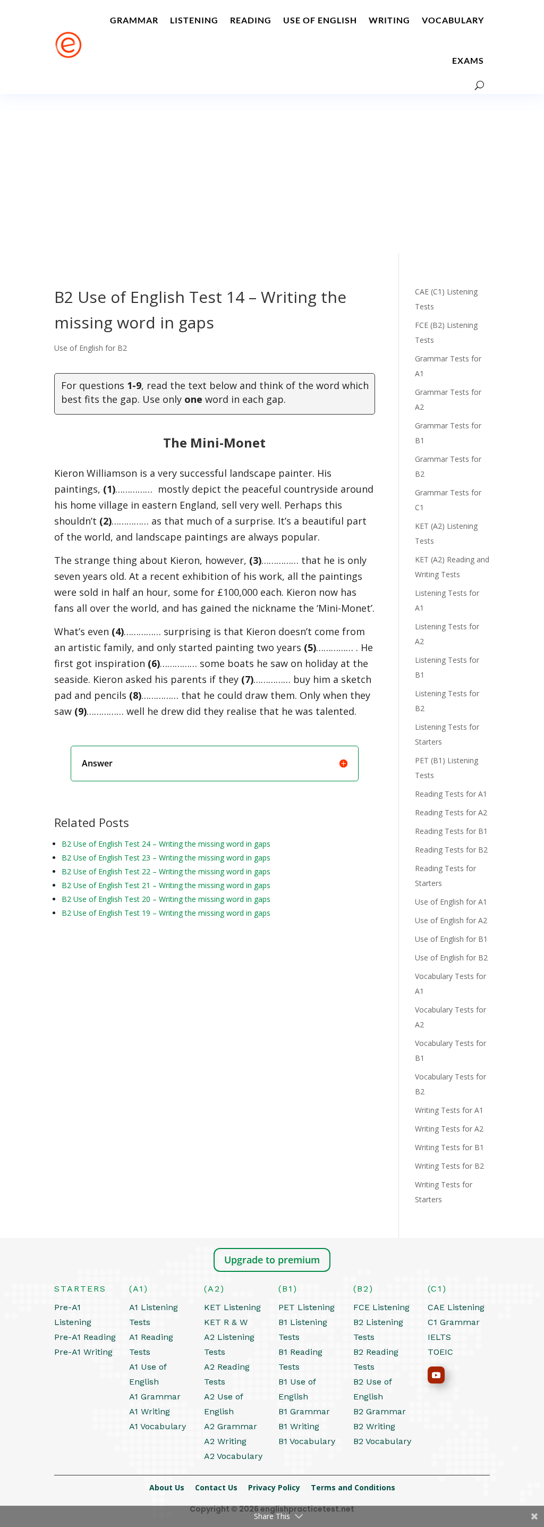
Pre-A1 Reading (85, 1337)
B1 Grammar (304, 1411)
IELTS (439, 1337)
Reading (250, 20)
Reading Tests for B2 (451, 850)
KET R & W (226, 1322)
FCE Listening (381, 1307)
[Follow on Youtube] (436, 1374)
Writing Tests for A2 (449, 1129)
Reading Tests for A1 (451, 794)
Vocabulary (453, 20)
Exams (468, 60)
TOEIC (440, 1352)
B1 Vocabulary (306, 1441)
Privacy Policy (279, 1487)
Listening (194, 20)
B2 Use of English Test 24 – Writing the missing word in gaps (166, 844)
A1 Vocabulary (157, 1426)
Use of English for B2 (90, 348)
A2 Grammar (230, 1426)
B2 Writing (374, 1426)
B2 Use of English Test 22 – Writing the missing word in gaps (166, 871)
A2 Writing (225, 1441)
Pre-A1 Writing (83, 1352)
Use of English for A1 (451, 902)
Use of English (320, 20)
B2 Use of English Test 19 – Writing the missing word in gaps (166, 913)
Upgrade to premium (272, 1259)
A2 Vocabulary (233, 1456)
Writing (389, 20)
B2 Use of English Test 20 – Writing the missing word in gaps (166, 899)
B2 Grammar (379, 1411)
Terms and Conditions (353, 1487)
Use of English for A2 (451, 920)
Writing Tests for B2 (449, 1166)
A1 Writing (149, 1411)
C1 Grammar (454, 1322)
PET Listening (306, 1307)
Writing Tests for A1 (449, 1110)
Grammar (134, 20)
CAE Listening (456, 1307)
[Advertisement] (272, 173)
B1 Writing (298, 1426)
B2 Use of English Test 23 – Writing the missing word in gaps (166, 858)
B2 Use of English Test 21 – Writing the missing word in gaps (166, 885)
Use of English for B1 (451, 939)
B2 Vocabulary (382, 1441)
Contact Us (221, 1487)
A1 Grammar (155, 1396)
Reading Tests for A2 (451, 812)
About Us (172, 1487)
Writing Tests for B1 (449, 1147)
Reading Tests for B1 (451, 831)
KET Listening (232, 1307)
